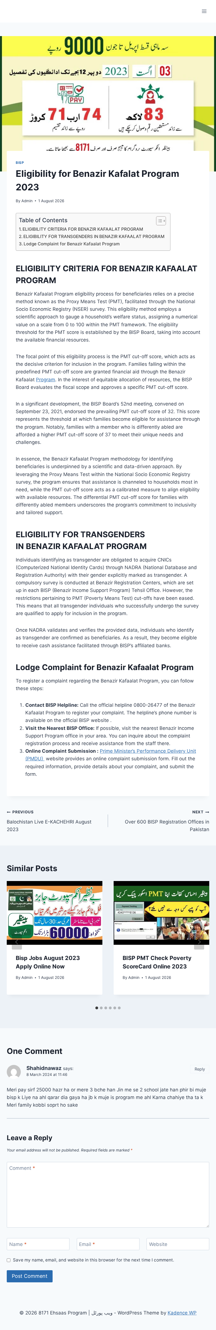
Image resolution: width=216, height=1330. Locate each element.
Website (158, 1244)
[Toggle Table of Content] (158, 221)
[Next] (199, 942)
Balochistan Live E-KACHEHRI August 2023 (49, 821)
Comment (22, 1168)
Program (45, 379)
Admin (27, 201)
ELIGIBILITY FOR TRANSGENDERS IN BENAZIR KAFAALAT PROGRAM (94, 236)
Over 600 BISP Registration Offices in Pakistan (167, 821)
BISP (20, 162)
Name (18, 1244)
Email (87, 1244)
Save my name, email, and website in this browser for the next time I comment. (93, 1260)
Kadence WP (182, 1313)
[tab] (96, 1008)
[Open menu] (204, 11)
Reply (200, 1069)
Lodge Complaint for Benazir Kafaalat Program (72, 243)
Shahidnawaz (44, 1068)
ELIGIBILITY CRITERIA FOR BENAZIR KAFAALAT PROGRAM (82, 229)
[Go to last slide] (17, 942)
